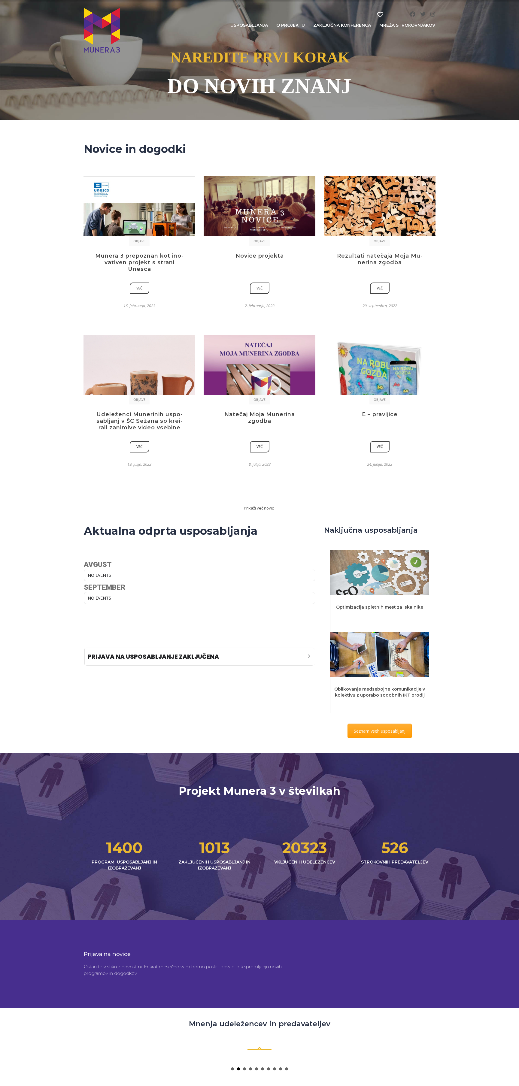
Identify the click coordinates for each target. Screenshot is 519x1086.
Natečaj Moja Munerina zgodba (259, 417)
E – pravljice (380, 414)
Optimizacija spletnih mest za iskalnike (379, 607)
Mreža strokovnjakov (407, 25)
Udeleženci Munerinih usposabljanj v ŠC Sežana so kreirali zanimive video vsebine (139, 421)
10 (286, 1068)
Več (139, 288)
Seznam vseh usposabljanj (379, 731)
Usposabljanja (249, 25)
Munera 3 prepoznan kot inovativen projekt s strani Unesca (139, 262)
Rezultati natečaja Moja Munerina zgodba (380, 259)
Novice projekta (259, 256)
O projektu (290, 25)
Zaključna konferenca (342, 25)
